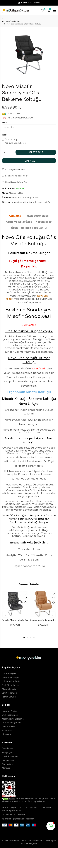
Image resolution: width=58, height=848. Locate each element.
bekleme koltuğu (42, 202)
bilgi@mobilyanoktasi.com (22, 818)
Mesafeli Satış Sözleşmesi (13, 719)
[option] (15, 610)
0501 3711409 (34, 2)
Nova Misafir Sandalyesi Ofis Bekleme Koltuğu (22, 24)
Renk (4, 122)
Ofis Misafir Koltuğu (11, 681)
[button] (50, 826)
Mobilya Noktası (16, 193)
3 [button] (30, 637)
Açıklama (15, 215)
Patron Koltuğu (9, 696)
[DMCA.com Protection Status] (9, 798)
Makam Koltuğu (9, 689)
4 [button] (34, 637)
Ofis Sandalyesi (9, 673)
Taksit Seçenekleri (37, 215)
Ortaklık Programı (10, 756)
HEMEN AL (29, 160)
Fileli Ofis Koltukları (10, 685)
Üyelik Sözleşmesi (10, 715)
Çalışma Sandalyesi (10, 677)
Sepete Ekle (35, 152)
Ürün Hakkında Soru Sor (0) (29, 228)
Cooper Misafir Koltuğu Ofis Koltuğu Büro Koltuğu (43, 620)
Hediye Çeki (7, 752)
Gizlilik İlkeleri (8, 726)
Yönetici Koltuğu (9, 693)
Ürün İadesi (7, 748)
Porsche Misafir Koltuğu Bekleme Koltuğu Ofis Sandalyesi (15, 620)
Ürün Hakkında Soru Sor (16, 182)
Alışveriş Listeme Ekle (15, 169)
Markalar (6, 768)
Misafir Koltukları (13, 21)
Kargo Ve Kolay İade (19, 222)
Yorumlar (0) (44, 222)
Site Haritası (7, 764)
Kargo (5, 134)
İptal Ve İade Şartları (11, 722)
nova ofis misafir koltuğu (23, 202)
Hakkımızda (7, 730)
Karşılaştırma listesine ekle (17, 175)
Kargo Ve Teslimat (10, 711)
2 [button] (27, 637)
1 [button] (24, 637)
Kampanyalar (8, 760)
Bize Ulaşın (7, 734)
